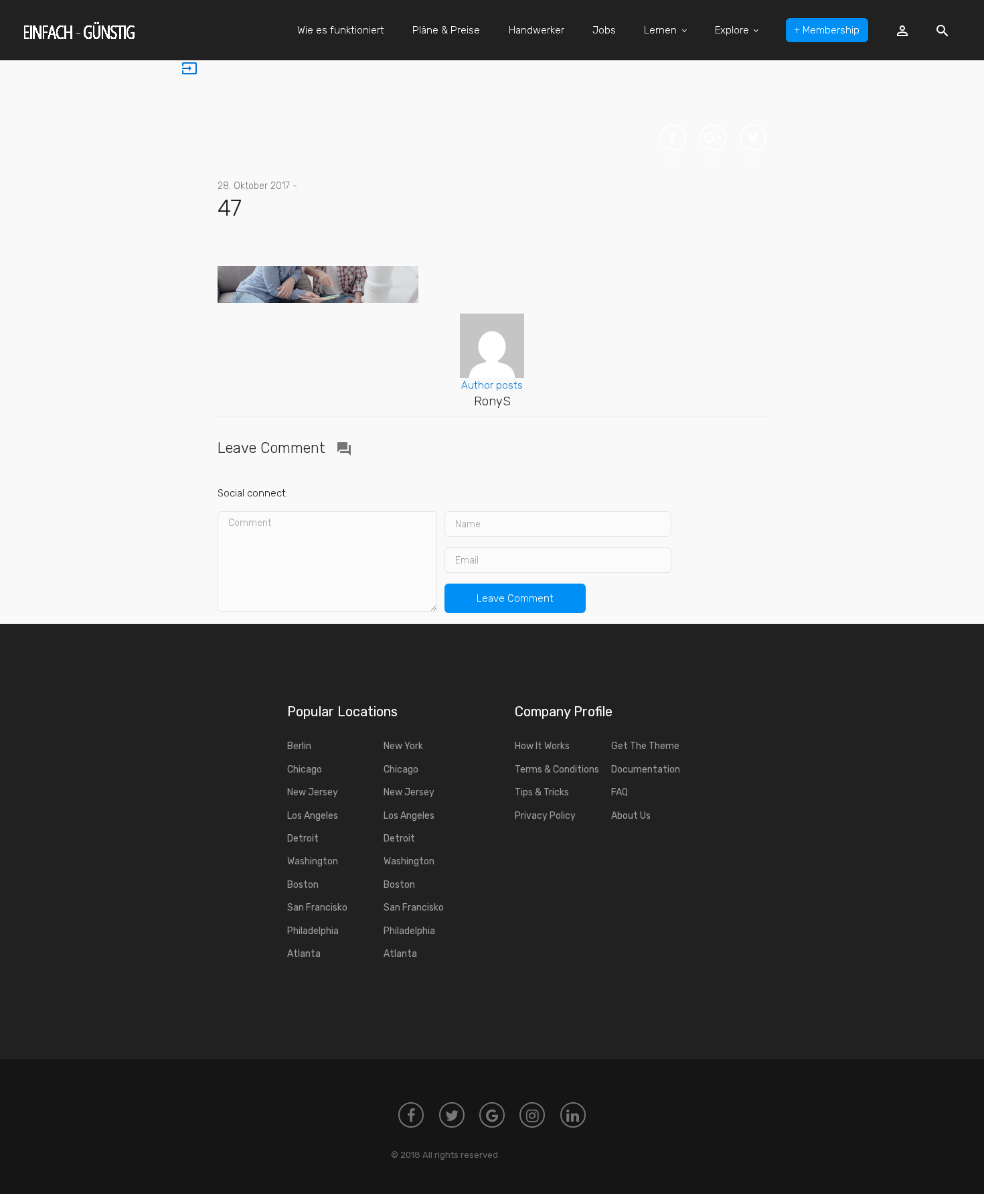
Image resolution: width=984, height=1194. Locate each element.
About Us (631, 815)
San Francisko (317, 907)
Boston (303, 884)
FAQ (619, 792)
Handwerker (536, 30)
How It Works (542, 746)
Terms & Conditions (557, 769)
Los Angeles (312, 815)
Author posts (492, 385)
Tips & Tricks (542, 792)
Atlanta (304, 953)
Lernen (660, 30)
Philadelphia (313, 931)
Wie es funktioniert (340, 30)
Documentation (645, 769)
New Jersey (312, 792)
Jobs (604, 30)
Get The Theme (645, 746)
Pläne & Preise (446, 30)
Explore (732, 30)
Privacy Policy (545, 815)
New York (403, 746)
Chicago (304, 769)
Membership (826, 30)
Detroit (303, 838)
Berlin (299, 746)
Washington (312, 861)
